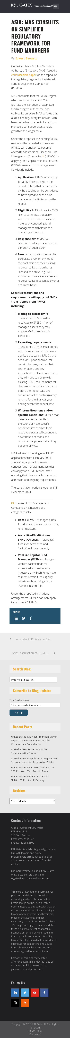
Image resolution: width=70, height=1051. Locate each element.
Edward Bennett (26, 58)
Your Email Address (19, 700)
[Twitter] (25, 992)
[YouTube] (35, 992)
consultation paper (24, 75)
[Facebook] (44, 992)
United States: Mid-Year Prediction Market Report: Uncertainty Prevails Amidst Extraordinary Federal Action (34, 740)
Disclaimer (35, 1034)
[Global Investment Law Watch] (35, 4)
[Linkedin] (15, 992)
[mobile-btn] (56, 6)
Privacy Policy (35, 1030)
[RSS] (25, 1003)
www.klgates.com (40, 878)
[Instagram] (15, 1003)
